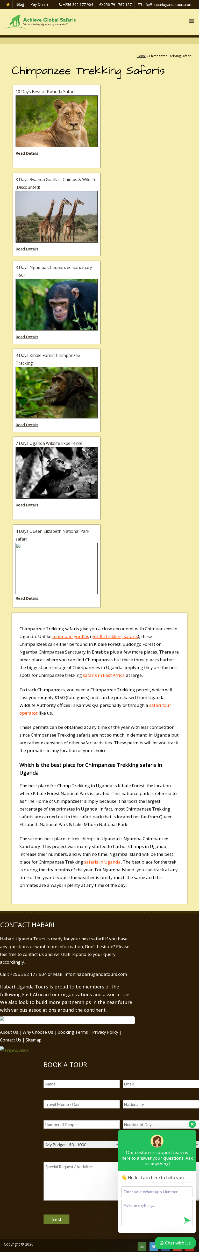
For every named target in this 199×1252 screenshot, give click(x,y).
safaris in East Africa (104, 675)
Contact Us (10, 1040)
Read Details (27, 153)
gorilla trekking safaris (114, 636)
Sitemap (33, 1040)
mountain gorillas (70, 636)
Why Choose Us (38, 1032)
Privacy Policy (105, 1032)
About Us (9, 1032)
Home (141, 56)
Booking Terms (73, 1032)
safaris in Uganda (102, 862)
